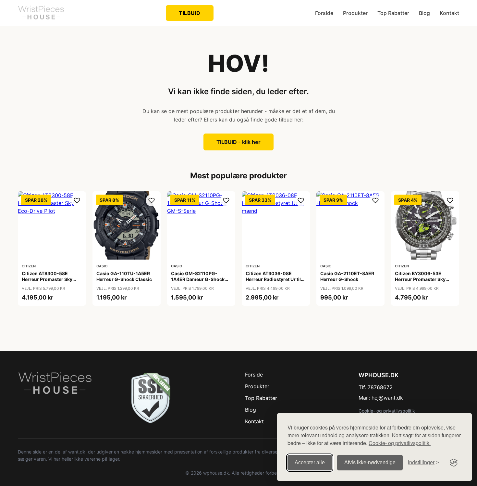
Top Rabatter (393, 13)
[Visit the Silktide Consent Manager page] (453, 462)
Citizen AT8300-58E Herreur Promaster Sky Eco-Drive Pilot (47, 279)
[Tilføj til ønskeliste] (77, 200)
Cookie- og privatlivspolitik (387, 411)
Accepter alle (310, 462)
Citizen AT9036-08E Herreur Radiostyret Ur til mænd (273, 279)
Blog (424, 13)
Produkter (355, 13)
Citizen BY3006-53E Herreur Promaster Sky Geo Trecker (420, 279)
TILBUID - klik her (238, 142)
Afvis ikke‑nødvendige (370, 462)
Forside (324, 13)
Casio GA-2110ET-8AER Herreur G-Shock (347, 276)
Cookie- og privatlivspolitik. (400, 443)
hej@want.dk (387, 397)
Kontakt (449, 13)
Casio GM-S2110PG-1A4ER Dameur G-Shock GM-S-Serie (198, 279)
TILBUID (190, 13)
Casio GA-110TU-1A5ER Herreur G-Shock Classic (124, 276)
